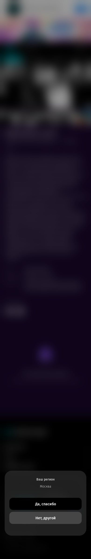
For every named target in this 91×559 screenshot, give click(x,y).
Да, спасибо (45, 504)
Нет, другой (45, 518)
